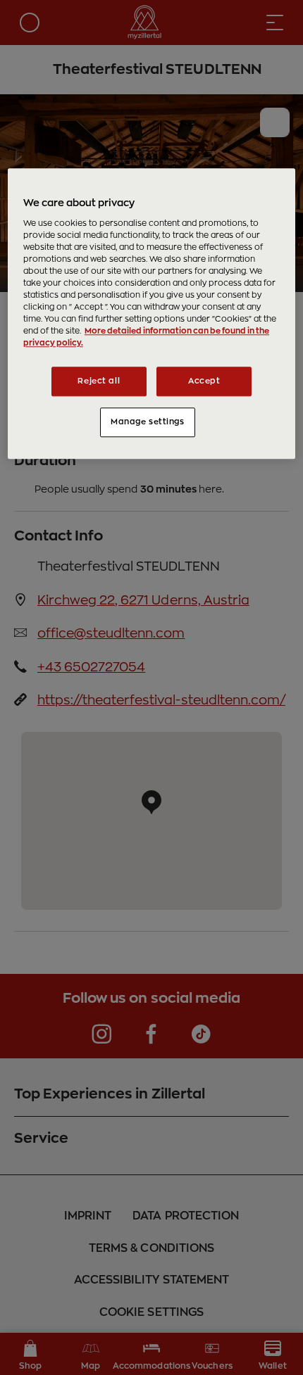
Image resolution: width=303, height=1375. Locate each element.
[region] (152, 313)
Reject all (99, 382)
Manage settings (148, 422)
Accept (204, 382)
